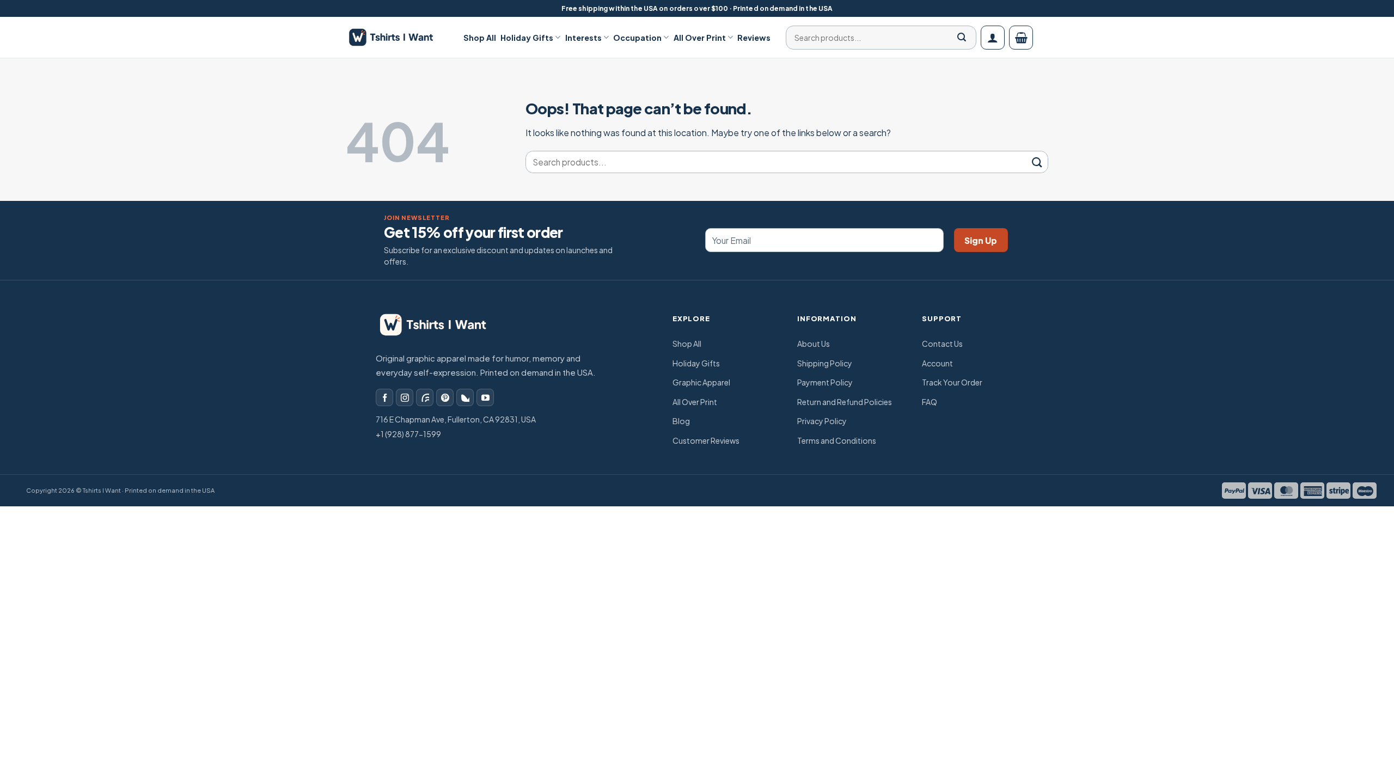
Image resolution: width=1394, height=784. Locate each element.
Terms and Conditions (836, 440)
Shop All (479, 37)
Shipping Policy (824, 363)
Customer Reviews (705, 440)
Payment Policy (825, 382)
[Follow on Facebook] (384, 397)
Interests (583, 37)
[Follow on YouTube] (485, 397)
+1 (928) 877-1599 (408, 434)
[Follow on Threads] (424, 397)
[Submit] (962, 37)
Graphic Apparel (701, 382)
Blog (681, 421)
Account (937, 363)
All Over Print (700, 37)
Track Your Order (952, 382)
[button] (993, 38)
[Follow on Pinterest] (445, 397)
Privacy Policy (822, 421)
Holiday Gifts (526, 37)
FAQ (929, 402)
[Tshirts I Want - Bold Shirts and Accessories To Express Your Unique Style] (397, 37)
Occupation (637, 37)
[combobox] (877, 37)
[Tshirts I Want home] (440, 325)
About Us (813, 343)
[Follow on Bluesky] (465, 397)
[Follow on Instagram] (404, 397)
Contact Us (942, 343)
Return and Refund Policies (844, 402)
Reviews (754, 37)
